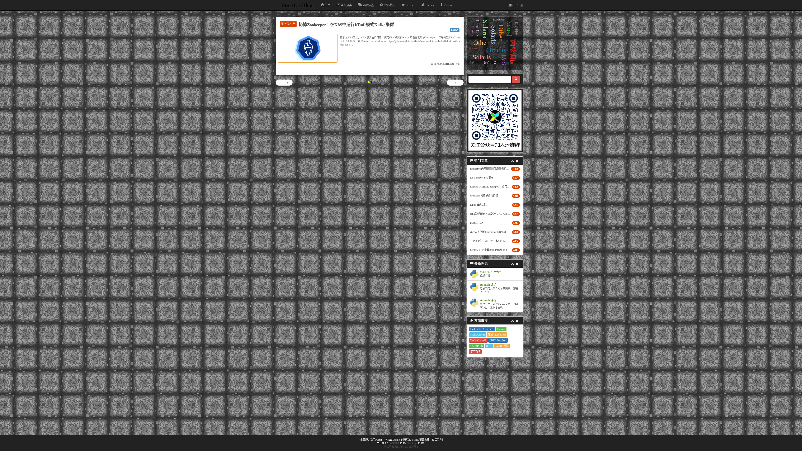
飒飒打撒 (485, 275)
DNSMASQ (476, 222)
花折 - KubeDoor (497, 334)
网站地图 (389, 446)
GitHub (409, 5)
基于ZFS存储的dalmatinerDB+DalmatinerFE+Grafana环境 (500, 232)
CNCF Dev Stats (498, 340)
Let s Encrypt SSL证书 (481, 177)
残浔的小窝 (476, 346)
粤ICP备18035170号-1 (406, 446)
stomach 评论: (488, 284)
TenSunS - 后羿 (478, 340)
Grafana (429, 5)
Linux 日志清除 (478, 204)
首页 (327, 5)
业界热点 (389, 5)
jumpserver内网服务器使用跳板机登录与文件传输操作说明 (502, 168)
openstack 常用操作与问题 (484, 195)
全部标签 (367, 5)
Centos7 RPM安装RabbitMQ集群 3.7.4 (490, 249)
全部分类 (346, 5)
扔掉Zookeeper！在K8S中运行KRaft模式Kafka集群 (346, 24)
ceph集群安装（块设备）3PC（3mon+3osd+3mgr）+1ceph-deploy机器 (507, 213)
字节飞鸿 (475, 351)
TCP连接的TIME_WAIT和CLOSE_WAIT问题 (494, 240)
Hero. (489, 346)
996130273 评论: (490, 272)
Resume (448, 5)
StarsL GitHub (477, 334)
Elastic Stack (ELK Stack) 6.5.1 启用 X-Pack (492, 186)
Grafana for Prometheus (482, 329)
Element (501, 329)
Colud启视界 (501, 346)
